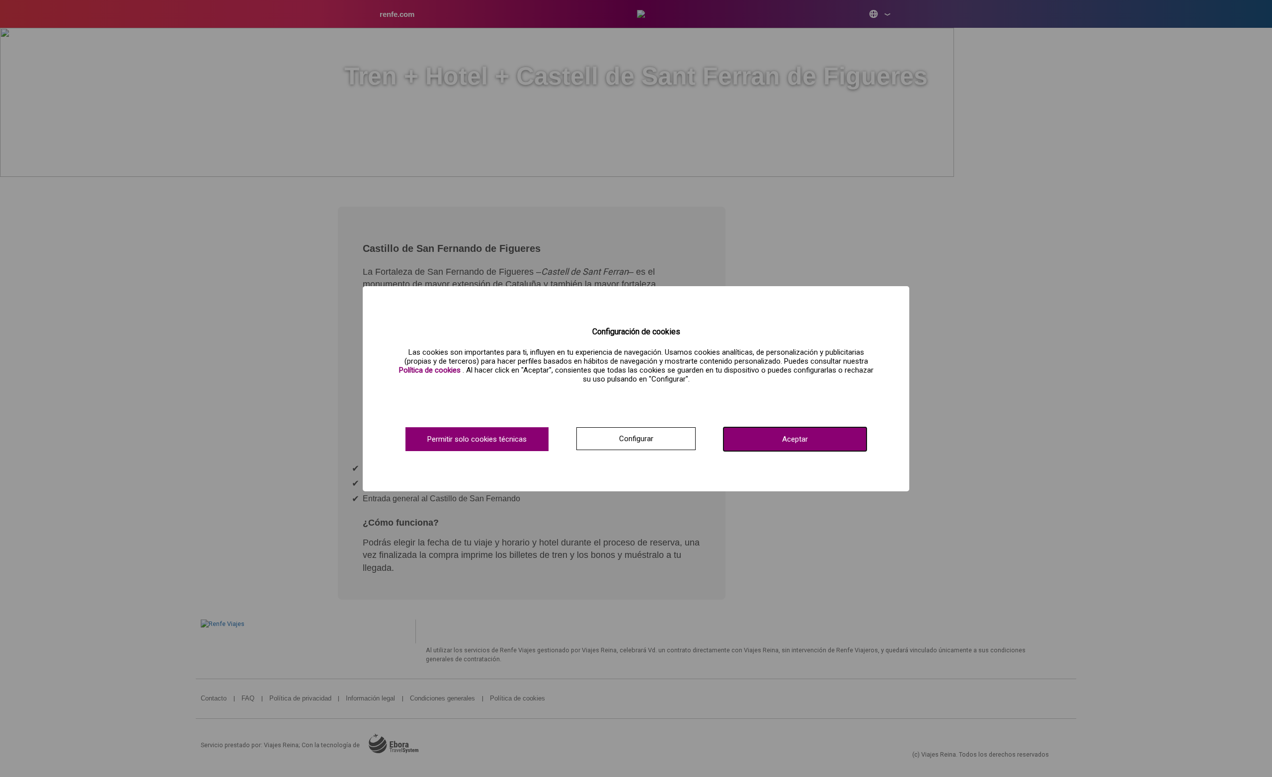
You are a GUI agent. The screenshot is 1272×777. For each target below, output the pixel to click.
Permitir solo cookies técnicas (477, 439)
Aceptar (795, 439)
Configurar (636, 438)
